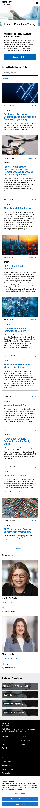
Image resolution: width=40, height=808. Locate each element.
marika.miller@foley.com (10, 658)
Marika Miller (8, 654)
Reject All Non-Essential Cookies (20, 799)
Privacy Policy (6, 761)
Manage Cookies (20, 793)
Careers (4, 744)
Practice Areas (25, 740)
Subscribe (5, 752)
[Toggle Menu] (37, 3)
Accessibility (6, 773)
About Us (5, 737)
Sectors (23, 737)
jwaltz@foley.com (7, 602)
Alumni (4, 748)
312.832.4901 (10, 667)
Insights (23, 744)
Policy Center (6, 765)
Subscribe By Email (20, 57)
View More (20, 548)
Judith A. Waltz (9, 597)
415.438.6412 (10, 611)
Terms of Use (6, 758)
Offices (4, 740)
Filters (4, 78)
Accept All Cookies (20, 804)
